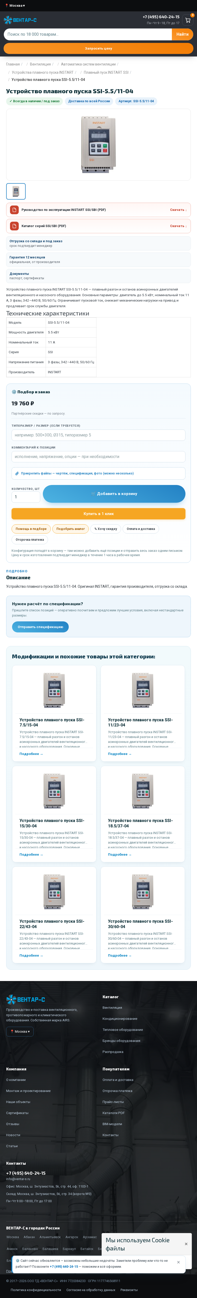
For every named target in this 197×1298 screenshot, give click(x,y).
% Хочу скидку (105, 529)
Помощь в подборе (31, 529)
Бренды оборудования (121, 1041)
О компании (16, 1080)
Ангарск (71, 1237)
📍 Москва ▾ (15, 5)
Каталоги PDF (114, 1113)
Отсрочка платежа (30, 539)
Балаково (30, 1249)
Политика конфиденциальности (36, 1290)
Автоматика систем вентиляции (88, 64)
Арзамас (90, 1237)
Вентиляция (40, 64)
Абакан (29, 1237)
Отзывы (12, 1124)
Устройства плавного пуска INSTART (43, 72)
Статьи (12, 1146)
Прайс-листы (113, 1102)
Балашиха (50, 1249)
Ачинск (12, 1249)
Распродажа (113, 1052)
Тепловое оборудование (123, 1030)
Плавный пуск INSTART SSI (106, 72)
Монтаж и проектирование (28, 1091)
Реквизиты (129, 1290)
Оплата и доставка (141, 529)
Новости (13, 1135)
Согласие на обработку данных (90, 1290)
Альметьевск (50, 1237)
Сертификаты (17, 1113)
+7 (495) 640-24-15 (64, 1266)
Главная (13, 64)
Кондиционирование (120, 1018)
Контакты (111, 1135)
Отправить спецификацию (40, 627)
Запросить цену (98, 48)
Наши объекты (18, 1102)
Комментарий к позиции (33, 447)
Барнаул (69, 1249)
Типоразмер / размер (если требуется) (46, 425)
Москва (13, 1237)
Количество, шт (26, 489)
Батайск (87, 1249)
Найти (182, 34)
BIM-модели (112, 1124)
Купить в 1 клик (99, 513)
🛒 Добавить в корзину (114, 493)
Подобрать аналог (70, 529)
